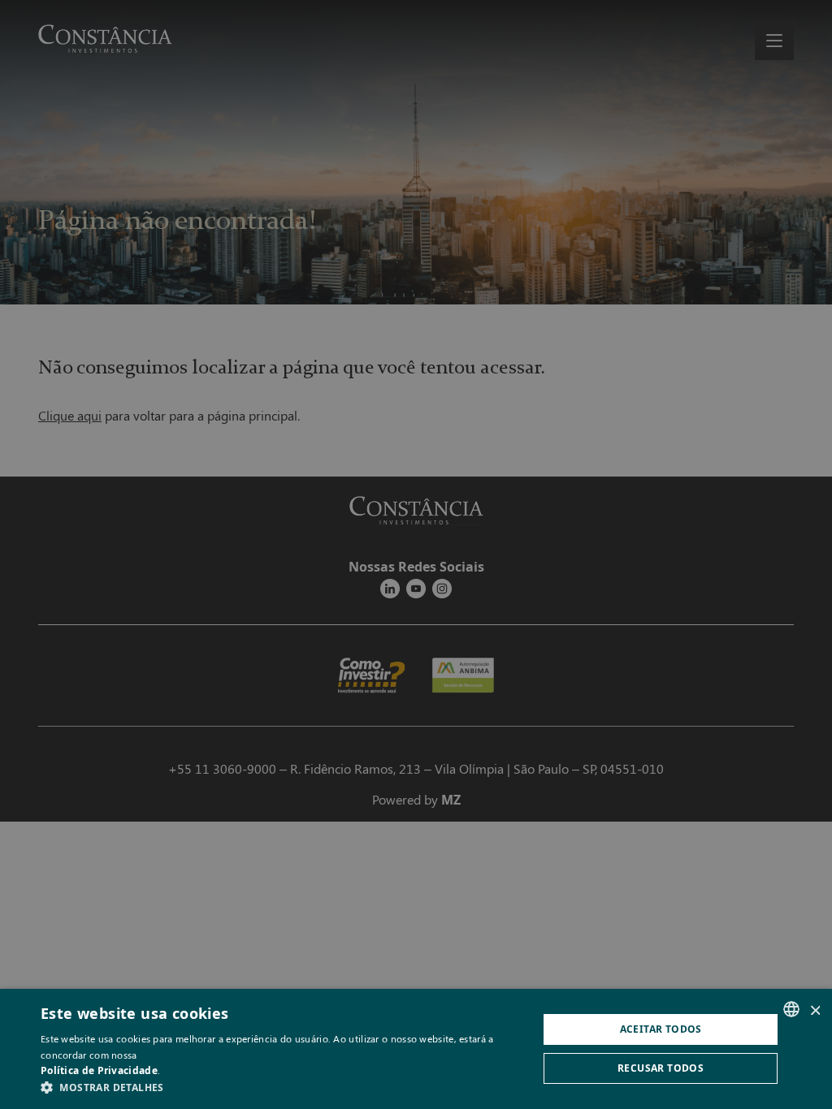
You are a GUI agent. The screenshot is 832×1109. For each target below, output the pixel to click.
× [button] (814, 1009)
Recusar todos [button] (661, 1068)
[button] (282, 1088)
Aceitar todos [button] (661, 1029)
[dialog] (416, 554)
